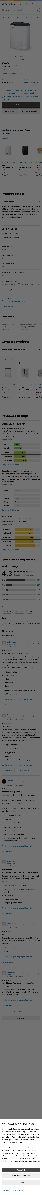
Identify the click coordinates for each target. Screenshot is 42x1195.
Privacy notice (18, 1190)
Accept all (21, 1170)
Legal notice (6, 1190)
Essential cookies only (21, 1175)
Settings (21, 1182)
